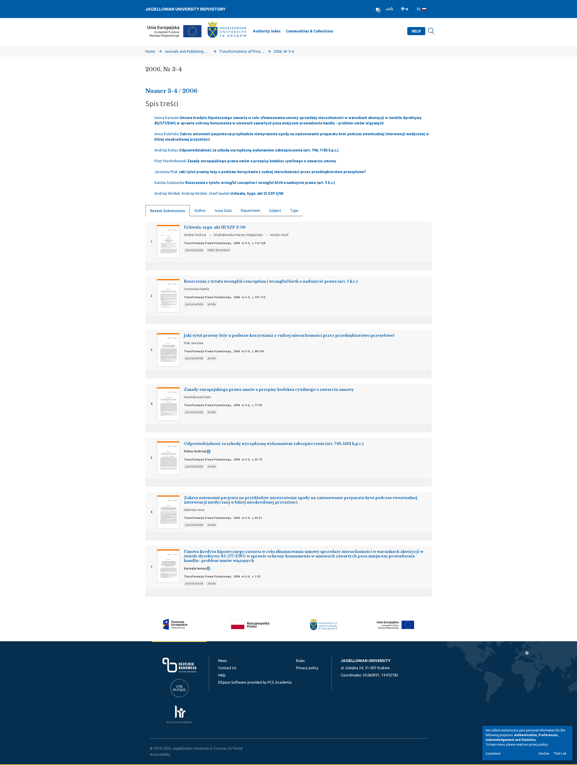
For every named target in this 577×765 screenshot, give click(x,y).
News (222, 661)
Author (200, 210)
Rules (300, 661)
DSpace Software (232, 682)
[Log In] (404, 8)
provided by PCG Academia (269, 682)
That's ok (560, 753)
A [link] (387, 9)
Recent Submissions (167, 211)
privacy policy (538, 744)
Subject (275, 210)
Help (416, 31)
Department (250, 210)
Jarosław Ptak (260, 172)
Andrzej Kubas (246, 150)
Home (150, 51)
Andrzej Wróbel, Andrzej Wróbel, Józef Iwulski (218, 193)
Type (294, 210)
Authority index (267, 31)
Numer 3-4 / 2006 (171, 91)
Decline (544, 753)
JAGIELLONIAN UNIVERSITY (365, 661)
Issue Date (223, 210)
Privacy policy (307, 668)
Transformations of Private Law (241, 51)
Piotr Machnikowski (245, 161)
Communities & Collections (309, 31)
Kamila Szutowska (244, 183)
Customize (493, 753)
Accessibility (160, 754)
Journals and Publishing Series (187, 51)
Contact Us (227, 668)
